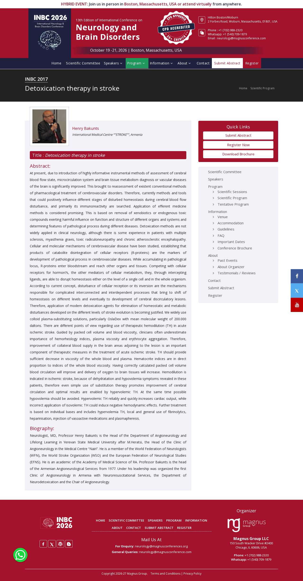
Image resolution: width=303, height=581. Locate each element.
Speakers (112, 63)
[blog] (69, 544)
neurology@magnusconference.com (241, 38)
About (183, 63)
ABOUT (117, 528)
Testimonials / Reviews (237, 272)
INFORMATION (196, 520)
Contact (203, 63)
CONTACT (133, 528)
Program (135, 63)
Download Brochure (238, 154)
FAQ (221, 235)
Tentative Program (233, 204)
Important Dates (231, 241)
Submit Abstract (238, 135)
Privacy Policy (192, 574)
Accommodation (231, 223)
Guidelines (226, 229)
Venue (223, 216)
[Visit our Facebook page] (297, 276)
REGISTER (184, 528)
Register (215, 295)
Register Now (238, 144)
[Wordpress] (60, 544)
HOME (100, 520)
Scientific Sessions (232, 191)
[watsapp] (20, 554)
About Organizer (231, 266)
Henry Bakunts (85, 128)
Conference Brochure (235, 248)
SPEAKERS (155, 520)
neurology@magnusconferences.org (161, 546)
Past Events (227, 260)
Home (56, 63)
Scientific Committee (83, 63)
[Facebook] (43, 544)
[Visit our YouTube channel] (297, 305)
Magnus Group (137, 574)
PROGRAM (174, 520)
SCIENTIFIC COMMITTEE (126, 520)
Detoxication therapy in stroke (74, 155)
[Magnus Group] (246, 525)
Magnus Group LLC (251, 538)
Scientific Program (262, 88)
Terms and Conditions (165, 574)
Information (160, 63)
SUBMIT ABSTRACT (159, 528)
